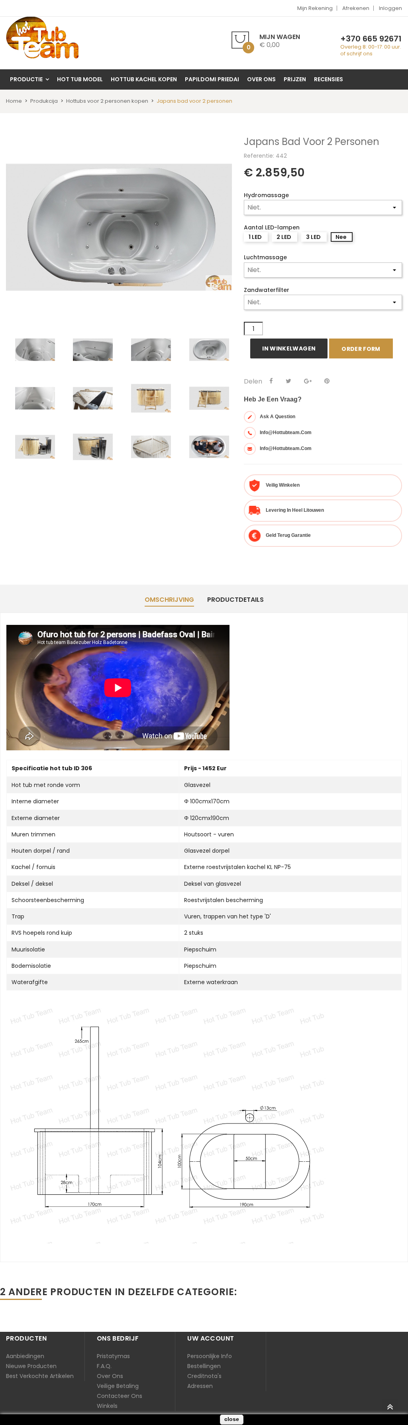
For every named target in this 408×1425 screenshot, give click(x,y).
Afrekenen (355, 8)
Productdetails (235, 599)
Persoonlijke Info (209, 1356)
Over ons (110, 1376)
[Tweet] (288, 381)
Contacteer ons (119, 1396)
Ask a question (277, 416)
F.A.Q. (104, 1366)
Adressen (200, 1386)
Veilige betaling (118, 1386)
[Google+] (308, 381)
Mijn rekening (315, 8)
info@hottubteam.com (286, 432)
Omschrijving (169, 599)
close (231, 1419)
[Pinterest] (326, 381)
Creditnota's (204, 1376)
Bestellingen (204, 1366)
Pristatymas (113, 1356)
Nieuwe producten (31, 1366)
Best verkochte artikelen (40, 1376)
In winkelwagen (289, 348)
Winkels (107, 1406)
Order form (361, 349)
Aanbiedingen (25, 1356)
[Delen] (271, 381)
